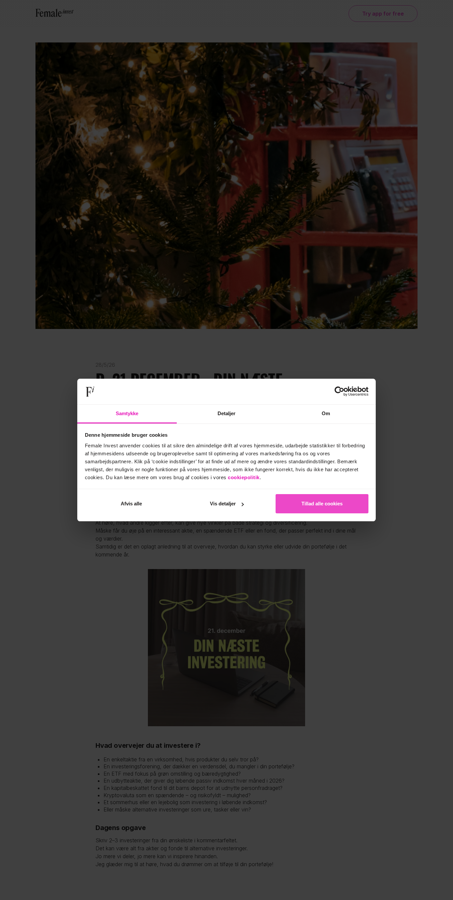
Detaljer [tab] (227, 413)
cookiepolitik (244, 477)
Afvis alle (131, 503)
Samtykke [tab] (127, 413)
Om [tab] (326, 413)
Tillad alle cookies (322, 503)
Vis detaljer (223, 503)
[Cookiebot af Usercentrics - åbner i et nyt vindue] (339, 392)
